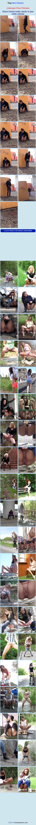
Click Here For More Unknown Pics (18, 232)
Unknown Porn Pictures (18, 8)
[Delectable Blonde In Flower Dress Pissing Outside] (27, 699)
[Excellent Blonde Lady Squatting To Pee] (27, 273)
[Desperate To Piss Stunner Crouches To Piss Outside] (27, 407)
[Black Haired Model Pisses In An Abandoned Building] (9, 407)
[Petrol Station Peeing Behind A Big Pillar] (9, 513)
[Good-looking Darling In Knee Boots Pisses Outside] (27, 593)
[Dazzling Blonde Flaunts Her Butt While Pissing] (27, 513)
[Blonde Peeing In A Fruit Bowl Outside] (27, 566)
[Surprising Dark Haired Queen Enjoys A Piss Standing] (9, 646)
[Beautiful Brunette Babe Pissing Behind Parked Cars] (27, 380)
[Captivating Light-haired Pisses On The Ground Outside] (9, 460)
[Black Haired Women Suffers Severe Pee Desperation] (27, 726)
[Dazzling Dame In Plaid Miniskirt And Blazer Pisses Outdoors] (9, 433)
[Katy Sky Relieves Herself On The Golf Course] (27, 646)
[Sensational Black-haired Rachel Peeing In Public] (27, 673)
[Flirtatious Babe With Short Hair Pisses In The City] (27, 753)
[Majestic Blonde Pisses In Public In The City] (9, 327)
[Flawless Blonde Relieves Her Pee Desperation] (9, 593)
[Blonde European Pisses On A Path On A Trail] (27, 460)
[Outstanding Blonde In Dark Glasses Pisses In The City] (9, 300)
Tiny (16, 3)
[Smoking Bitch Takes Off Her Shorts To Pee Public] (9, 566)
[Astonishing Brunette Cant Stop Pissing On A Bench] (27, 486)
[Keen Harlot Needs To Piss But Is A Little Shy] (27, 620)
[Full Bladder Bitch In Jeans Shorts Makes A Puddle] (9, 673)
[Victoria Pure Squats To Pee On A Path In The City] (27, 433)
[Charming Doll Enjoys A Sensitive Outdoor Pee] (27, 327)
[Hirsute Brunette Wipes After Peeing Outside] (9, 353)
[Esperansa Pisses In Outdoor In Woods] (27, 300)
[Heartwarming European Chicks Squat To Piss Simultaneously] (27, 540)
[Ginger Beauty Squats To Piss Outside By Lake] (27, 779)
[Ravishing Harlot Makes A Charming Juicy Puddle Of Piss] (9, 380)
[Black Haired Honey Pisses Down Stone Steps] (9, 726)
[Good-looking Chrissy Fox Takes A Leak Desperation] (9, 486)
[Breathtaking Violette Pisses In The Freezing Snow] (9, 620)
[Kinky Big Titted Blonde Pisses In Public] (9, 699)
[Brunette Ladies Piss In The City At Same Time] (9, 753)
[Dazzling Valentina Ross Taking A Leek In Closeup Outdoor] (9, 273)
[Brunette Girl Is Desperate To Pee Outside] (9, 779)
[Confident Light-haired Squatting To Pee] (9, 540)
